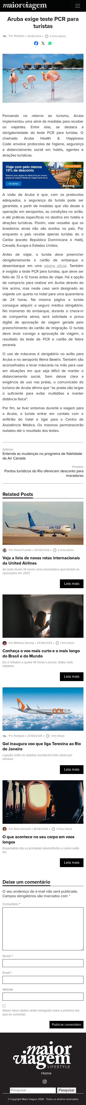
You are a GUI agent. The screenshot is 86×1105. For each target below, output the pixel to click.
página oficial (55, 266)
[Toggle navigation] (77, 6)
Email (7, 973)
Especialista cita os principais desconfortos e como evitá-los (41, 850)
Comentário (11, 904)
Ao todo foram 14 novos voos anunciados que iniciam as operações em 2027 (41, 571)
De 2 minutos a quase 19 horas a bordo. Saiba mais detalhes (38, 664)
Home (46, 1073)
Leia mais (71, 583)
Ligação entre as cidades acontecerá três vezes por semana (37, 757)
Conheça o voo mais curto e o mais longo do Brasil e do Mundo (41, 653)
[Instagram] (43, 1081)
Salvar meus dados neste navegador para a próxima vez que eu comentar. (41, 1012)
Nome (8, 956)
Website (8, 990)
